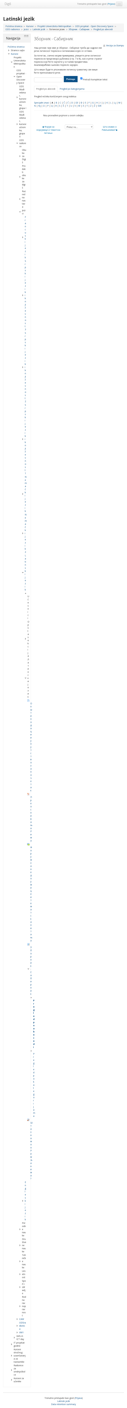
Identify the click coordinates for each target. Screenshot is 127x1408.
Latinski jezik (63, 1401)
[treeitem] (17, 46)
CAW (21, 1319)
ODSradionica (22, 1325)
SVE (99, 105)
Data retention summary (63, 1404)
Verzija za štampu (115, 45)
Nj (39, 105)
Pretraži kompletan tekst (95, 79)
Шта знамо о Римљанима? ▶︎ (110, 128)
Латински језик (57, 29)
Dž (76, 102)
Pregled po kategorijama (72, 88)
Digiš (8, 4)
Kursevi (14, 53)
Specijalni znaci (41, 102)
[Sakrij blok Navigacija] (25, 36)
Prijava (111, 3)
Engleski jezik (25, 1201)
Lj (115, 102)
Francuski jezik (25, 237)
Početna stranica (16, 46)
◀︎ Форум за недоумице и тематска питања (48, 129)
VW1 (21, 1332)
